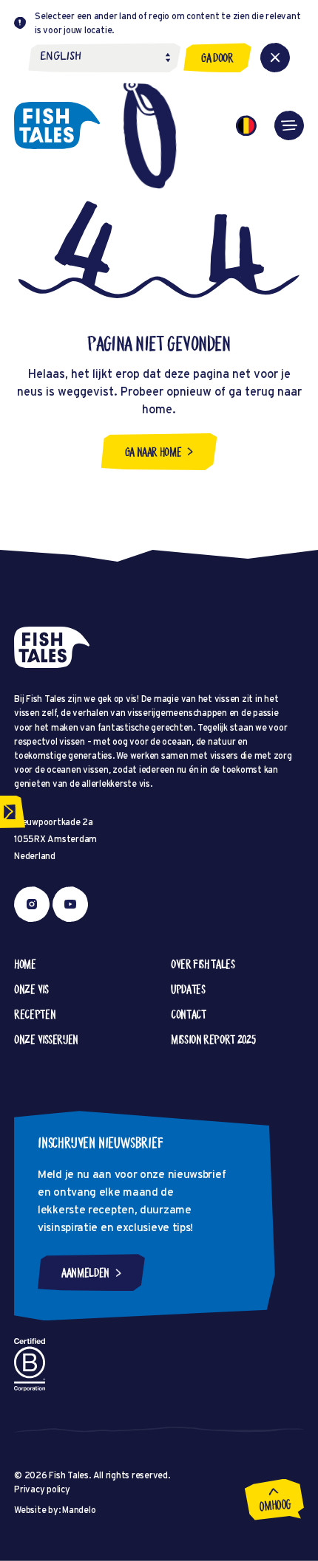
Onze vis (31, 989)
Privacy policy (42, 1489)
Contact (188, 1014)
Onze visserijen (46, 1039)
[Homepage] (57, 125)
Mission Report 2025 (213, 1039)
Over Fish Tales (203, 964)
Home (25, 964)
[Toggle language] (246, 125)
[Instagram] (32, 904)
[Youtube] (70, 904)
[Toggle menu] (289, 125)
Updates (188, 989)
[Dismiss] (275, 57)
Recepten (34, 1014)
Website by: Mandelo (54, 1509)
